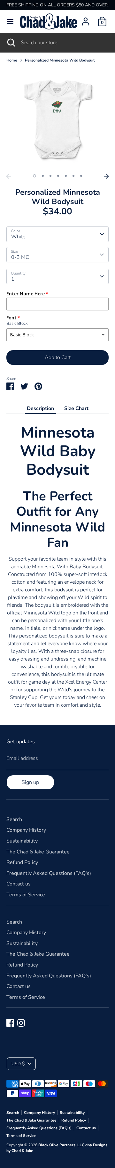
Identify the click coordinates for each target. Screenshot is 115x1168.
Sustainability (22, 840)
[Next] (106, 176)
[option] (57, 119)
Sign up (30, 782)
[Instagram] (21, 1023)
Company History (26, 830)
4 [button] (58, 176)
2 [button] (43, 176)
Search (14, 819)
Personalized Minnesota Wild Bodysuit (60, 60)
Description (40, 408)
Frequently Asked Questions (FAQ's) (48, 873)
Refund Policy (22, 862)
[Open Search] (10, 42)
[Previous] (9, 176)
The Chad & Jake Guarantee (38, 851)
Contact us (18, 883)
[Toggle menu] (10, 21)
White (18, 236)
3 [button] (50, 176)
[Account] (85, 18)
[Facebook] (10, 1023)
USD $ (18, 1064)
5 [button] (66, 176)
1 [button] (34, 175)
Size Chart (76, 408)
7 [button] (81, 176)
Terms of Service (25, 894)
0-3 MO (20, 257)
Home (11, 60)
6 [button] (73, 176)
